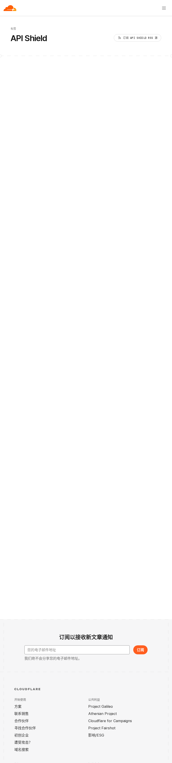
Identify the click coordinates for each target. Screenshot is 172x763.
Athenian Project (102, 713)
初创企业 (21, 735)
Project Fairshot (101, 728)
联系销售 (21, 713)
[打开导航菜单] (163, 8)
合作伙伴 (21, 721)
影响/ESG (96, 735)
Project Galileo (100, 706)
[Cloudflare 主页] (10, 8)
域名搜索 (21, 749)
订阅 (140, 650)
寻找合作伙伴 (25, 728)
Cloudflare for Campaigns (110, 721)
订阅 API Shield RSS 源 (140, 38)
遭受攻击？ (23, 742)
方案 (18, 706)
